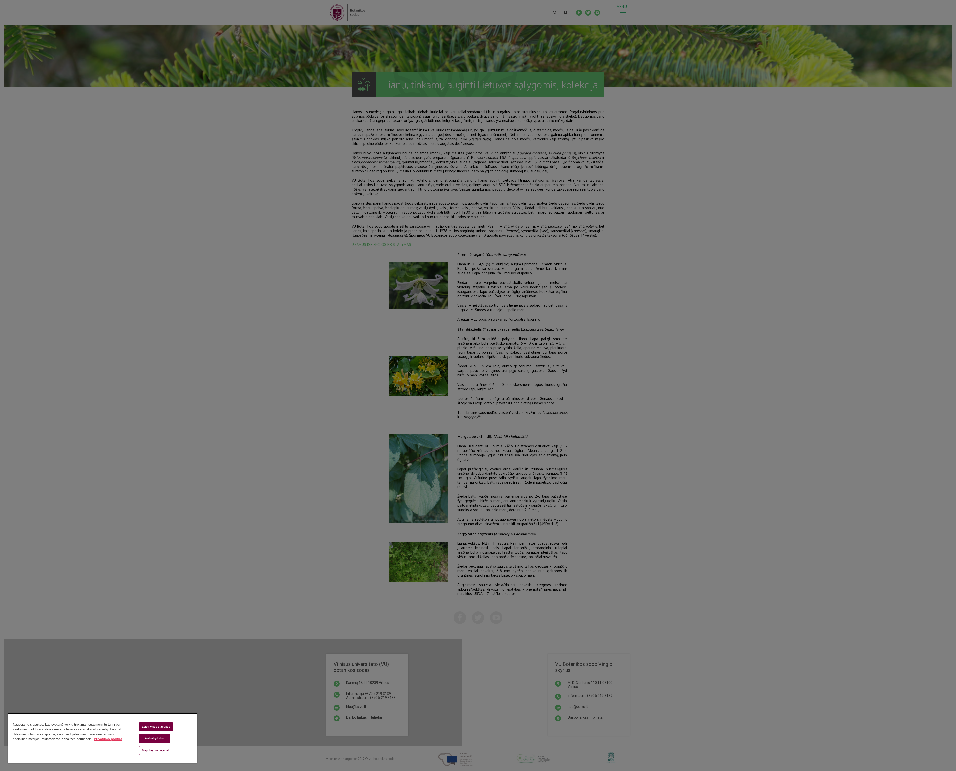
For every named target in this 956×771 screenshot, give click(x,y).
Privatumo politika (108, 739)
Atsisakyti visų (155, 738)
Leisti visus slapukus (156, 726)
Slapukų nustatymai (155, 750)
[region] (102, 738)
